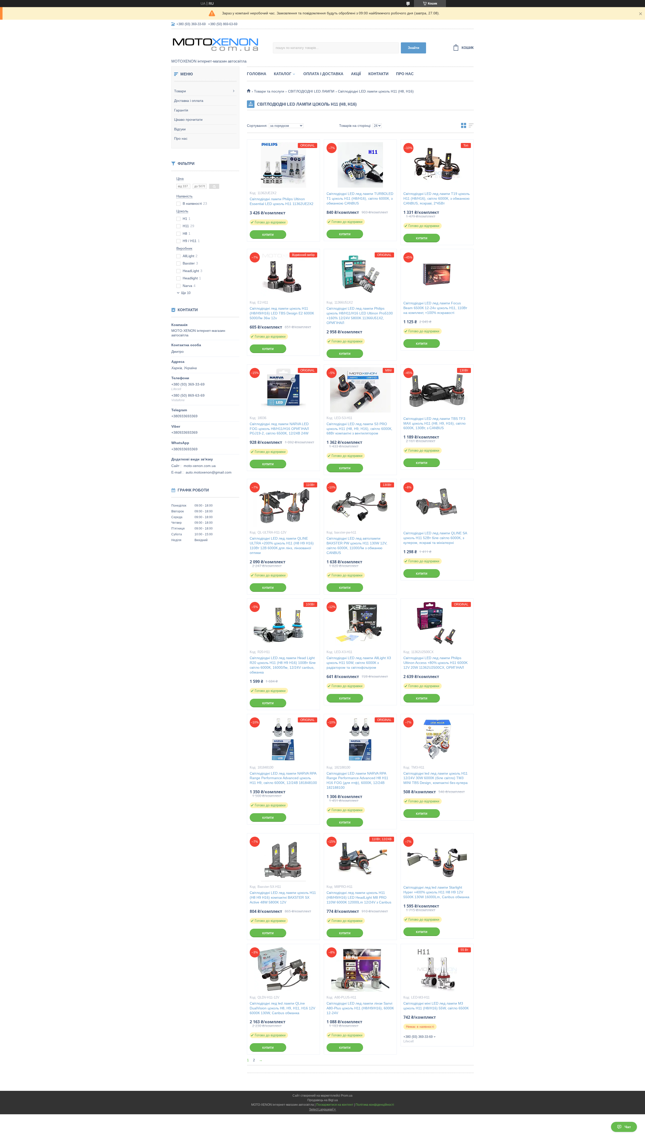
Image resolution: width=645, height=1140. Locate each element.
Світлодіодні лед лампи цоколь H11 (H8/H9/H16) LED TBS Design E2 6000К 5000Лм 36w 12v (282, 313)
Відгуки (180, 129)
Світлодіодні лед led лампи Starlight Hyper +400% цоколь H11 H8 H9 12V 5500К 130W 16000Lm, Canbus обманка (436, 892)
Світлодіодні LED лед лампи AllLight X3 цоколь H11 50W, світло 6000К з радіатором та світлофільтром (359, 662)
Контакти (378, 74)
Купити (268, 234)
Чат (628, 1127)
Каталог (283, 74)
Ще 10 (185, 293)
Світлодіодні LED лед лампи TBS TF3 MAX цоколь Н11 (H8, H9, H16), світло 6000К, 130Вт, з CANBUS (434, 423)
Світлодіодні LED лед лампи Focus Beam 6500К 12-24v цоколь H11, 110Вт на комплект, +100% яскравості (435, 308)
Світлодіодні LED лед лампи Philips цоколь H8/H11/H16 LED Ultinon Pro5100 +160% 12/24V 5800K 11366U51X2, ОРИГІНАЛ (360, 315)
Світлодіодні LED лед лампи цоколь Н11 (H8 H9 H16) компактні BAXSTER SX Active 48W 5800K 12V (283, 897)
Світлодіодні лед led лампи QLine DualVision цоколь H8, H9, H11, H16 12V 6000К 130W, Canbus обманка (282, 1008)
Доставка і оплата (188, 101)
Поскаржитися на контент (334, 1104)
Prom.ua (346, 1095)
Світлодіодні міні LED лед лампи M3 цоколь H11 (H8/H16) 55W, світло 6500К (436, 1005)
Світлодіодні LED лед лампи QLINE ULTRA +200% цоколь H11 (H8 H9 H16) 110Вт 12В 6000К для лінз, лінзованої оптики (282, 545)
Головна (256, 74)
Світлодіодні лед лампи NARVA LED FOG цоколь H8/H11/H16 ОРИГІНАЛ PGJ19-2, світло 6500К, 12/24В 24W (279, 428)
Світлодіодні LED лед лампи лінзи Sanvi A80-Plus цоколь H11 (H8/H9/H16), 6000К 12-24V (360, 1008)
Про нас (180, 138)
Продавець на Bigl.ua (322, 1100)
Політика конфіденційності (375, 1104)
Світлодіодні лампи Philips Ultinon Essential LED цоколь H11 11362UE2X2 (281, 201)
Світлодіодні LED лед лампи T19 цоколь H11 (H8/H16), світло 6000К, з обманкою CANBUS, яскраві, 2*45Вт (436, 198)
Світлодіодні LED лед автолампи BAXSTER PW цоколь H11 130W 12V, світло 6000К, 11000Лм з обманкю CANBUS (357, 545)
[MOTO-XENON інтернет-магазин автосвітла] (215, 44)
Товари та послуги (269, 91)
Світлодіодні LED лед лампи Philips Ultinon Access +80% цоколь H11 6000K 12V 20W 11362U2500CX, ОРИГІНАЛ (435, 662)
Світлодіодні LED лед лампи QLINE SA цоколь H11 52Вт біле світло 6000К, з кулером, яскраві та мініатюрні (435, 538)
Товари (180, 91)
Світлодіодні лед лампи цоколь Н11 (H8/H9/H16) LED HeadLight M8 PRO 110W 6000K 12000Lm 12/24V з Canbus (359, 897)
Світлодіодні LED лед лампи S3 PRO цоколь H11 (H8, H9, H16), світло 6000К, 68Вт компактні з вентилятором (359, 428)
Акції (356, 74)
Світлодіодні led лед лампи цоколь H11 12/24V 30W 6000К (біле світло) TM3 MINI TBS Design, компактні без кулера (435, 778)
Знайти (413, 48)
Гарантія (181, 110)
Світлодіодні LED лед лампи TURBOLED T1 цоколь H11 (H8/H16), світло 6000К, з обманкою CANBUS (360, 198)
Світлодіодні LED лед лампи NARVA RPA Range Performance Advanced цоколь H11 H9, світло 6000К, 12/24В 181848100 (283, 778)
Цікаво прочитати (188, 120)
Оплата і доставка (323, 74)
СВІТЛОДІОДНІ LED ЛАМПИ (311, 91)
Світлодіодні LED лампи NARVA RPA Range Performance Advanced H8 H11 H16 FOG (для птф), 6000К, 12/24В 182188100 (357, 780)
